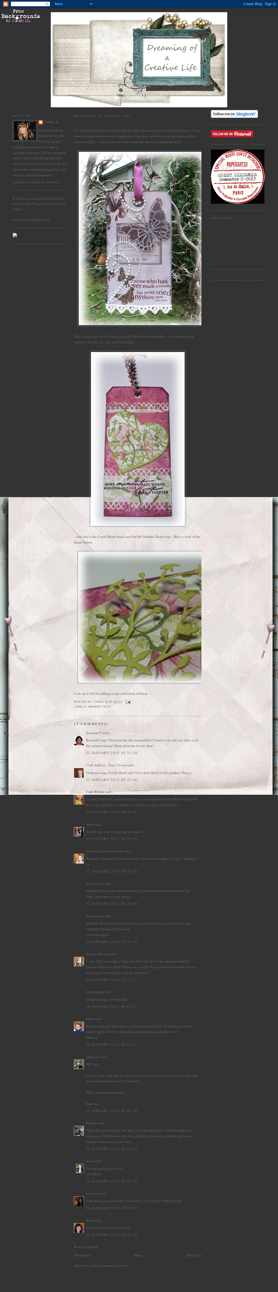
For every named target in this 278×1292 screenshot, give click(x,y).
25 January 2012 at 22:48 (111, 871)
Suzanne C (94, 732)
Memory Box (99, 706)
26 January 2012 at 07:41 (111, 1044)
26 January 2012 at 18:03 (111, 1208)
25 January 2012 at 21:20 (111, 752)
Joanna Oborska (97, 953)
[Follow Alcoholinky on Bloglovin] (234, 116)
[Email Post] (128, 701)
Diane (90, 1018)
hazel (90, 1160)
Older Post (193, 1255)
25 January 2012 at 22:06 (111, 779)
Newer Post (82, 1255)
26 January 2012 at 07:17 (111, 1006)
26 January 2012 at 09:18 (111, 1181)
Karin (90, 1220)
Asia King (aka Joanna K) (104, 850)
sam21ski (93, 1056)
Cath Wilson (95, 791)
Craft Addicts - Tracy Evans (106, 765)
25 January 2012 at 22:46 (111, 811)
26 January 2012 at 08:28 (111, 1110)
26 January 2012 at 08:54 (111, 1148)
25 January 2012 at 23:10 (111, 941)
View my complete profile (36, 182)
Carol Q (51, 122)
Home (138, 1255)
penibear (92, 1193)
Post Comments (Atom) (111, 1265)
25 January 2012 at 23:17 (111, 979)
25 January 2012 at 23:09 (111, 903)
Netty (90, 824)
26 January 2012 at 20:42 (111, 1234)
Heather (91, 1122)
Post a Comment (86, 1246)
